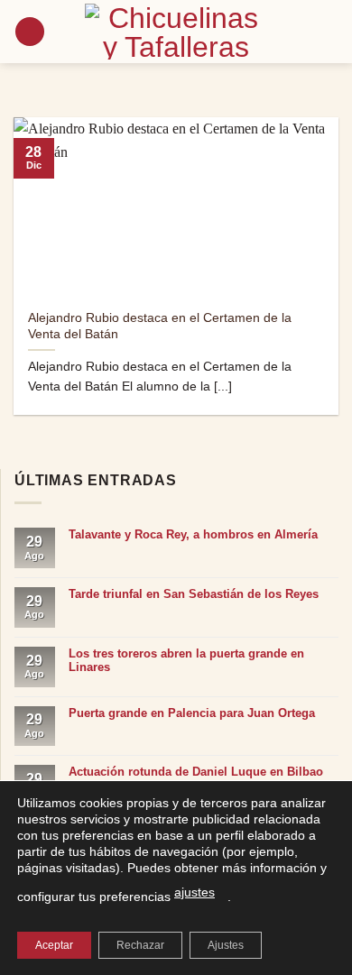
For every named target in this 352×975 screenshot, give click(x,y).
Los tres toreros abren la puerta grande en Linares (186, 660)
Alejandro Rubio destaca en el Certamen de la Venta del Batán (160, 326)
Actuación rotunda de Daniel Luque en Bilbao (196, 771)
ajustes (194, 892)
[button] (29, 32)
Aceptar (54, 945)
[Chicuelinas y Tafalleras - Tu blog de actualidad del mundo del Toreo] (176, 31)
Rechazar (140, 945)
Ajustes (226, 945)
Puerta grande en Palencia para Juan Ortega (192, 713)
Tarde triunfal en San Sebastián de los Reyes (194, 594)
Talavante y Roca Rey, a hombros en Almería (193, 534)
